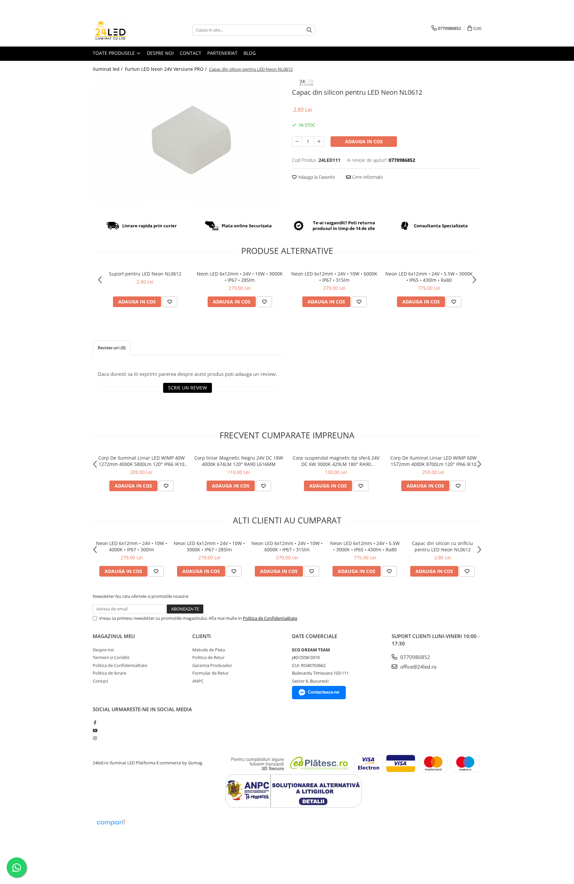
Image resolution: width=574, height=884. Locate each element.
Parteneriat (222, 53)
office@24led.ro (417, 666)
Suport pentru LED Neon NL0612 (145, 274)
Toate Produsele (114, 53)
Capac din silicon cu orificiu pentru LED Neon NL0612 (442, 546)
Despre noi (160, 53)
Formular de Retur (210, 673)
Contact (190, 53)
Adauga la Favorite (316, 177)
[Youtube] (95, 730)
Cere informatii (367, 177)
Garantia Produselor (212, 665)
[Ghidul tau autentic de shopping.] (110, 823)
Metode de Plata (208, 650)
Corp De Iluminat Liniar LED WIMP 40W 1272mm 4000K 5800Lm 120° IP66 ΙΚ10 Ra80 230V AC (141, 461)
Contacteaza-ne (323, 692)
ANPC (198, 681)
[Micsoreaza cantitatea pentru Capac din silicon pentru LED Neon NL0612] (297, 141)
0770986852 (414, 657)
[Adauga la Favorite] (169, 301)
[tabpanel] (187, 140)
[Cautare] (309, 30)
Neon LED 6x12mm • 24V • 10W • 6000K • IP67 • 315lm (334, 277)
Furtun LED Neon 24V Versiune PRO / (166, 69)
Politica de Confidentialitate (270, 618)
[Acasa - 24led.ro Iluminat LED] (126, 30)
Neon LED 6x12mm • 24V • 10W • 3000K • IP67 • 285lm (240, 277)
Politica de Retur (208, 657)
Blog (249, 53)
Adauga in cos (364, 141)
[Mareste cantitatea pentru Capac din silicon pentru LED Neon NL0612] (319, 141)
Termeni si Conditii (111, 657)
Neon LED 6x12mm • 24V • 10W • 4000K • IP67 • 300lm (131, 546)
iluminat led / (108, 69)
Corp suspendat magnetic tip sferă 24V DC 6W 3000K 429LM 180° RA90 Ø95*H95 (336, 461)
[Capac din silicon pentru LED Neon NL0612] (187, 140)
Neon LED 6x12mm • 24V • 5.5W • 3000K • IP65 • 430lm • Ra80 (429, 277)
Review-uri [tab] (112, 348)
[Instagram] (95, 738)
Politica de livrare (109, 673)
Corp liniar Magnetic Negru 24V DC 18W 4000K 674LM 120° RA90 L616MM (238, 461)
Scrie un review (187, 388)
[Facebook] (95, 722)
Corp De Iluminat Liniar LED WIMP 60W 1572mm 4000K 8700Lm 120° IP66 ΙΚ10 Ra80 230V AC (433, 461)
